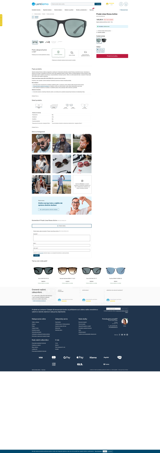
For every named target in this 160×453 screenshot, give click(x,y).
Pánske (43, 13)
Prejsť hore (43, 369)
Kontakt (56, 349)
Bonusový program (83, 322)
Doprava (34, 324)
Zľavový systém (82, 324)
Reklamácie (57, 328)
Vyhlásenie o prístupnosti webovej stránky (41, 334)
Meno (34, 243)
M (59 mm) (101, 49)
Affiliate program (82, 332)
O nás (56, 343)
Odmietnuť (110, 451)
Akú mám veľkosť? (100, 52)
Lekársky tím (34, 349)
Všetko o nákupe (35, 322)
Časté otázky (58, 322)
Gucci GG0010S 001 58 (43, 278)
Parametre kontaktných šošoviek (39, 343)
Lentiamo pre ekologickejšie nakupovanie (87, 334)
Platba (33, 326)
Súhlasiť (104, 451)
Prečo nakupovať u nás (60, 347)
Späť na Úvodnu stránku (36, 369)
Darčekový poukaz (36, 330)
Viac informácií (98, 451)
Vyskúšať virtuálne (36, 17)
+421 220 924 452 (114, 325)
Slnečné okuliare (37, 13)
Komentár (35, 234)
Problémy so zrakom (36, 345)
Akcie (80, 330)
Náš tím (56, 345)
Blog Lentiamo (35, 347)
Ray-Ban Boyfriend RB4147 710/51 (67, 278)
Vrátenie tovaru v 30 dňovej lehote (62, 324)
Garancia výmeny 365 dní (60, 326)
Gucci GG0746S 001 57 (91, 278)
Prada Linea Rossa (50, 13)
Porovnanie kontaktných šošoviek (39, 351)
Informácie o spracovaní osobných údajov (41, 336)
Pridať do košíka (112, 56)
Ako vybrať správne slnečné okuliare (49, 209)
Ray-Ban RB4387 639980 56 (115, 278)
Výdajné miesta (35, 328)
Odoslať (36, 255)
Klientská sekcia (58, 330)
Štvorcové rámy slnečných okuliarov (41, 86)
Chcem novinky (124, 308)
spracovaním (40, 253)
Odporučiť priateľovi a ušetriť (85, 326)
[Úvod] (32, 13)
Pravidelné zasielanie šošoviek (85, 328)
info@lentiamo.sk (114, 327)
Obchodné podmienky (36, 332)
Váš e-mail (35, 248)
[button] (35, 42)
